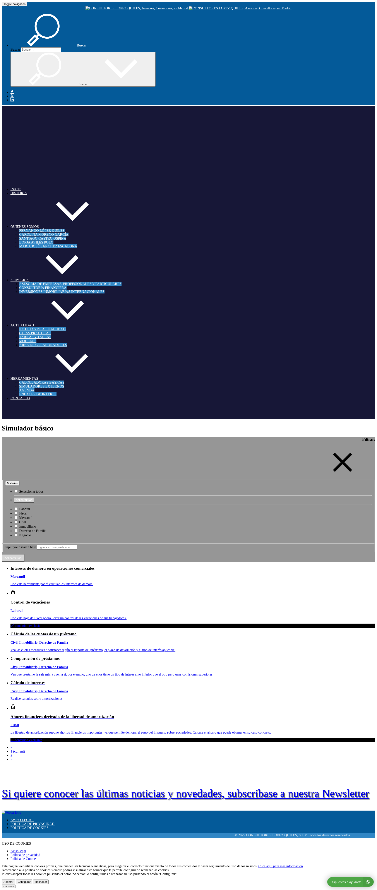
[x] (12, 96)
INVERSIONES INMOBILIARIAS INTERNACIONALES (62, 291)
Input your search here (20, 547)
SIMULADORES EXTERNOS (41, 386)
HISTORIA (18, 193)
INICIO (15, 189)
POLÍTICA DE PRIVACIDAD (32, 824)
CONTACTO (20, 398)
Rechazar (41, 881)
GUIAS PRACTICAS (35, 333)
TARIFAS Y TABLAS (35, 337)
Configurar (24, 881)
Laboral (24, 509)
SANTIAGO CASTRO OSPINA (42, 238)
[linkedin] (12, 100)
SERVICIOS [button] (19, 280)
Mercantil (25, 518)
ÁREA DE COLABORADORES (43, 345)
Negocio (24, 535)
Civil (22, 522)
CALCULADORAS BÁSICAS (41, 382)
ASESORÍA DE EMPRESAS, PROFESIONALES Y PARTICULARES (70, 284)
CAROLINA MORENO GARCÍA (44, 234)
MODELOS (27, 341)
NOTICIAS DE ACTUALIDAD (42, 329)
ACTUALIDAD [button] (22, 325)
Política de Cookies (23, 859)
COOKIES (8, 886)
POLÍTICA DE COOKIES (29, 828)
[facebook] (12, 92)
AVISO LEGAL (22, 820)
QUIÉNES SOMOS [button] (25, 226)
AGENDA (26, 390)
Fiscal (22, 513)
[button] (48, 45)
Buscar (15, 49)
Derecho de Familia (32, 531)
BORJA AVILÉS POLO (36, 242)
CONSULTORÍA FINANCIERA (43, 288)
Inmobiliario (27, 526)
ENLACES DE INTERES (38, 394)
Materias (12, 483)
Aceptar (8, 881)
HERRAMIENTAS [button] (24, 378)
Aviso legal (18, 851)
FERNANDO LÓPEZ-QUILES (42, 230)
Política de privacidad (25, 855)
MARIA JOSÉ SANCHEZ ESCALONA (48, 246)
